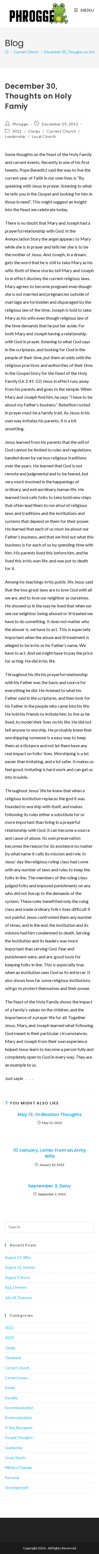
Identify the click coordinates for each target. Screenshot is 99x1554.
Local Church (44, 136)
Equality (11, 1398)
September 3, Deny (49, 1186)
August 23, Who (18, 1257)
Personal (12, 1477)
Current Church (61, 131)
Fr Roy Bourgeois (18, 1427)
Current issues (16, 1378)
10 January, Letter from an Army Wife (49, 1153)
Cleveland (13, 1357)
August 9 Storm (17, 1277)
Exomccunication (18, 1417)
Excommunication (19, 1407)
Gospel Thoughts (19, 1437)
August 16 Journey (20, 1267)
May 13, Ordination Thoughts (50, 1115)
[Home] (7, 52)
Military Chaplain (18, 1467)
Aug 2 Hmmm (16, 1287)
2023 (9, 1337)
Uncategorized (16, 1487)
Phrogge (20, 124)
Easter (10, 1387)
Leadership (15, 136)
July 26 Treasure (18, 1297)
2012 (17, 131)
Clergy (34, 131)
